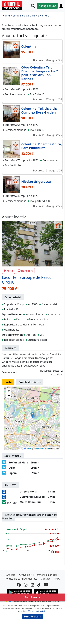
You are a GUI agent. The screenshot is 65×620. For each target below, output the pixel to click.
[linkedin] (32, 585)
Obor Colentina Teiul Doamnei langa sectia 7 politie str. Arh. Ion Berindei (39, 73)
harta (9, 270)
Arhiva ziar (25, 575)
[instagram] (25, 585)
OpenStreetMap (42, 448)
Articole (10, 575)
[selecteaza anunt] (15, 45)
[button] (32, 415)
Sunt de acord (32, 616)
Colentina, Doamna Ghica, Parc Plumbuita (41, 146)
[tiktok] (39, 585)
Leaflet (29, 448)
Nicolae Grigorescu (36, 181)
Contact (45, 578)
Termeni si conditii (46, 575)
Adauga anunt (47, 6)
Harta (8, 382)
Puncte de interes (30, 382)
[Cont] (61, 5)
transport (27, 270)
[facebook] (19, 585)
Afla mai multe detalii (36, 611)
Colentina (28, 46)
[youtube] (46, 585)
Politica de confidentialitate (21, 578)
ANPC (57, 578)
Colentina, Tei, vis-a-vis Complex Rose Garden (39, 110)
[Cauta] (33, 6)
